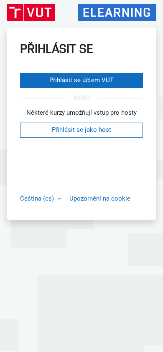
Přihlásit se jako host (81, 129)
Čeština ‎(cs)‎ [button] (38, 198)
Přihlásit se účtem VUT (81, 80)
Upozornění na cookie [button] (99, 198)
